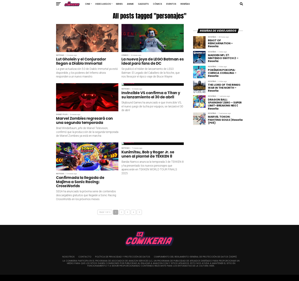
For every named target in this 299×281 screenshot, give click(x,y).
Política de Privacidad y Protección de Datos (122, 256)
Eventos (171, 3)
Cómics (157, 3)
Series (119, 3)
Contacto (84, 256)
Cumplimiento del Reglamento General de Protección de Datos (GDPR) (195, 256)
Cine (87, 3)
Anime (130, 3)
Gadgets (143, 3)
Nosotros (68, 256)
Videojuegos (103, 3)
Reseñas (185, 3)
